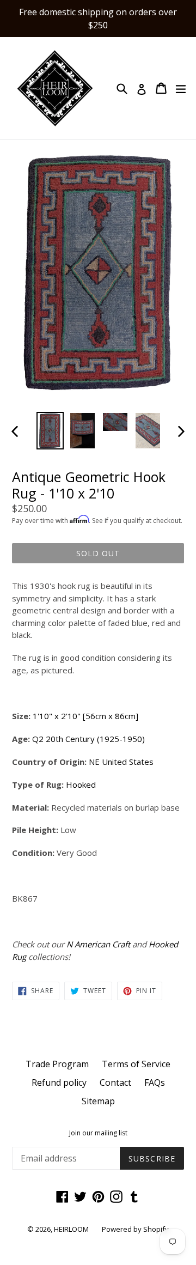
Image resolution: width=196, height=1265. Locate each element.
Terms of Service (136, 1064)
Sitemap (98, 1101)
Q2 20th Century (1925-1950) (88, 738)
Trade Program (57, 1064)
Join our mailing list (98, 1133)
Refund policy (59, 1082)
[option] (50, 430)
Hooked (81, 784)
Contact (115, 1082)
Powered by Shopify (135, 1229)
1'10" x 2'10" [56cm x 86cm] (85, 715)
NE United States (121, 761)
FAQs (154, 1082)
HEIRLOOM (71, 1229)
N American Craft (98, 944)
